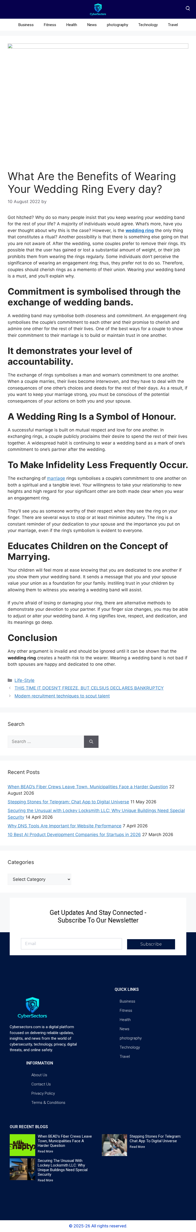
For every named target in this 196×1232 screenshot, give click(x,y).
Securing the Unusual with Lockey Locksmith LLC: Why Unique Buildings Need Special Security (63, 1167)
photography (117, 25)
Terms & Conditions (48, 1102)
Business (26, 25)
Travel (173, 25)
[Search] (91, 742)
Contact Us (41, 1084)
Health (71, 25)
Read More (45, 1151)
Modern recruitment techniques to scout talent (62, 695)
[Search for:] (46, 742)
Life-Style (24, 680)
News (92, 25)
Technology (148, 25)
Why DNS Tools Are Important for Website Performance (64, 825)
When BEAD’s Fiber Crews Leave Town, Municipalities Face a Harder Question (88, 786)
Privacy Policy (43, 1093)
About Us (39, 1075)
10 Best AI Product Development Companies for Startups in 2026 (74, 834)
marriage (56, 478)
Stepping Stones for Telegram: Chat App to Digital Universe (68, 801)
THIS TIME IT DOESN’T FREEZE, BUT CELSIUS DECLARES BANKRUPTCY (89, 688)
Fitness (50, 25)
